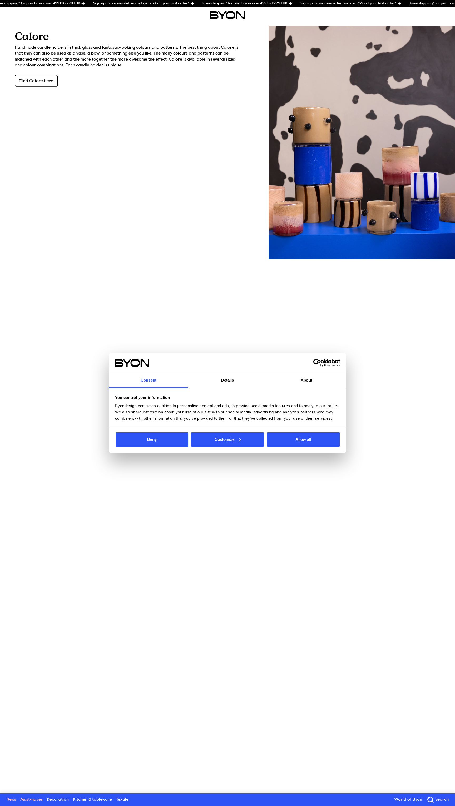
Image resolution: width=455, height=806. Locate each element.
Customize (224, 439)
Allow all (303, 439)
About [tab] (306, 380)
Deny (152, 439)
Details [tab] (227, 380)
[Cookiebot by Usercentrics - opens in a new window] (317, 363)
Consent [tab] (148, 380)
